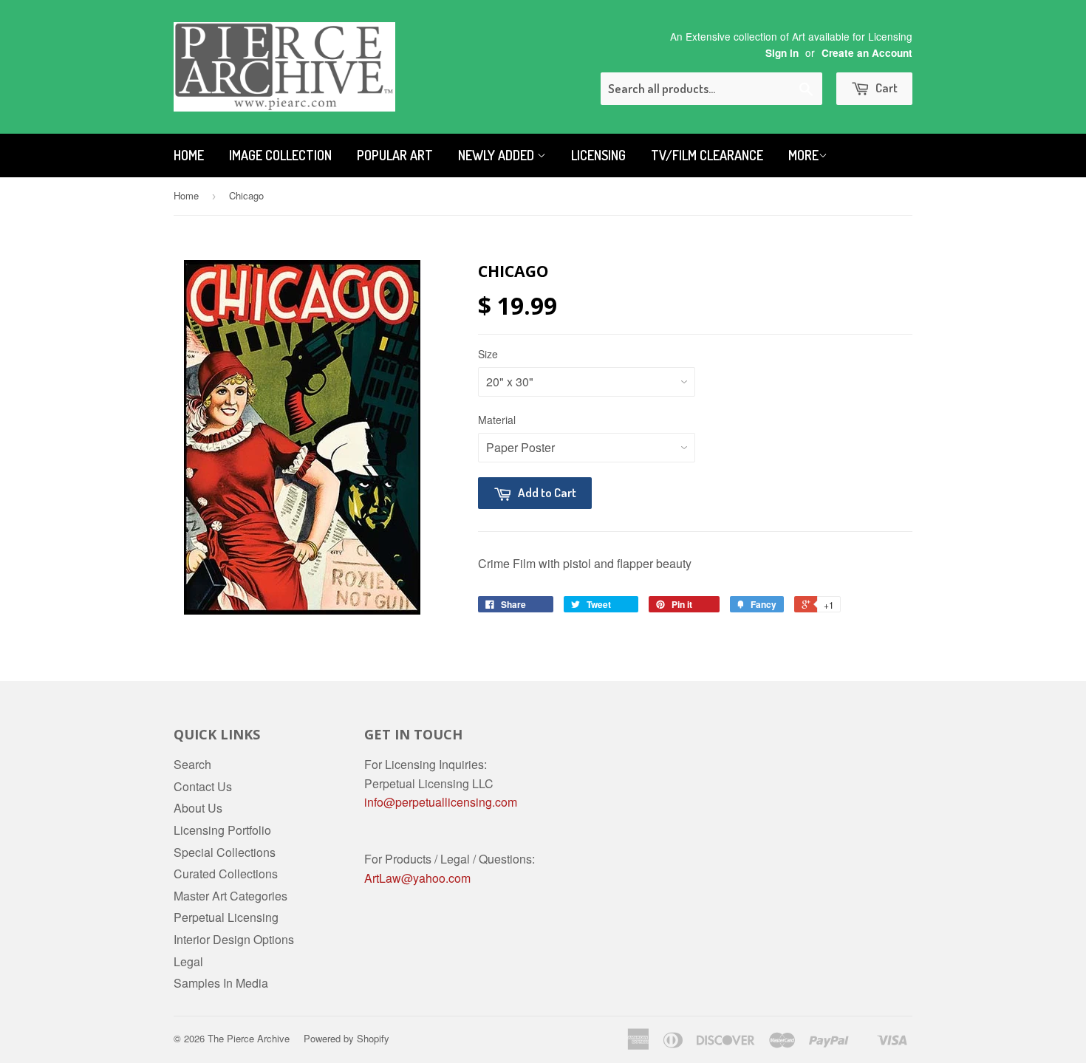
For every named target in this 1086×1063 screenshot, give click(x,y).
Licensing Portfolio (222, 829)
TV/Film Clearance (707, 155)
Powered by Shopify (346, 1038)
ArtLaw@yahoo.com (417, 877)
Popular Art (395, 155)
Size (488, 353)
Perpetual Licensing (226, 917)
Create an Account (867, 53)
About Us (198, 807)
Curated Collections (226, 873)
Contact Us (203, 786)
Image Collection (280, 155)
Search (192, 764)
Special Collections (225, 852)
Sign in (782, 53)
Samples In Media (221, 982)
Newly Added (497, 155)
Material (497, 419)
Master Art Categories (230, 895)
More (803, 155)
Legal (188, 961)
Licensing (598, 155)
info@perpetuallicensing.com (440, 801)
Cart (885, 87)
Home (189, 155)
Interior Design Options (234, 939)
